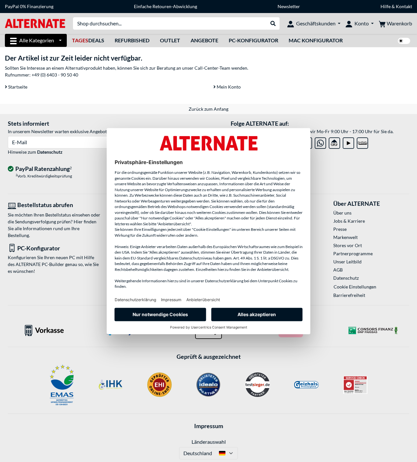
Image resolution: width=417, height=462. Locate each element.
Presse (340, 229)
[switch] (404, 41)
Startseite (17, 87)
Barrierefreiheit (349, 295)
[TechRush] (334, 142)
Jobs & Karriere (349, 221)
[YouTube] (348, 142)
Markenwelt (345, 237)
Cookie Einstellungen (355, 286)
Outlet (170, 40)
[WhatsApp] (320, 142)
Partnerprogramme (353, 253)
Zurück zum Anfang (208, 109)
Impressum (208, 425)
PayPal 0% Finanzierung (29, 6)
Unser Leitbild (347, 261)
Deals (88, 40)
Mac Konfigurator (316, 40)
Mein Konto (228, 87)
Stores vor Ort (347, 245)
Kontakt (404, 6)
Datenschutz (50, 152)
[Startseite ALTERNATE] (35, 23)
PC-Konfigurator (253, 40)
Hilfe (386, 6)
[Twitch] (362, 142)
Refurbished (132, 40)
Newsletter (289, 6)
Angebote (204, 40)
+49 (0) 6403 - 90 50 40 (55, 74)
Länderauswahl (209, 442)
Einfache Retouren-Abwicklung (165, 6)
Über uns (342, 213)
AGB (338, 270)
